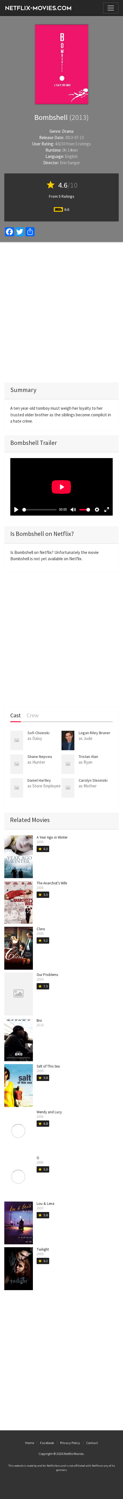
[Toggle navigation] (110, 8)
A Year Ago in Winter (52, 837)
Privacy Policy (70, 1443)
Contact (92, 1443)
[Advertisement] (61, 312)
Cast (15, 715)
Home (29, 1443)
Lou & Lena (45, 1203)
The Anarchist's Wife (52, 883)
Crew (33, 715)
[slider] (39, 509)
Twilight (43, 1249)
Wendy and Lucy (49, 1112)
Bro (39, 1020)
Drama (68, 131)
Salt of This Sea (48, 1066)
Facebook (47, 1443)
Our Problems (47, 974)
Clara (41, 928)
